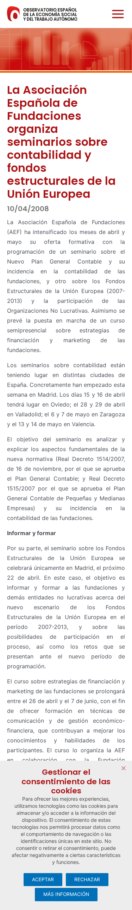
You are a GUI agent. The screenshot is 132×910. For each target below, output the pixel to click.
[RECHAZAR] (123, 768)
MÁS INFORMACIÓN (66, 894)
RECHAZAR (87, 879)
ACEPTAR (43, 879)
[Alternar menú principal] (116, 14)
